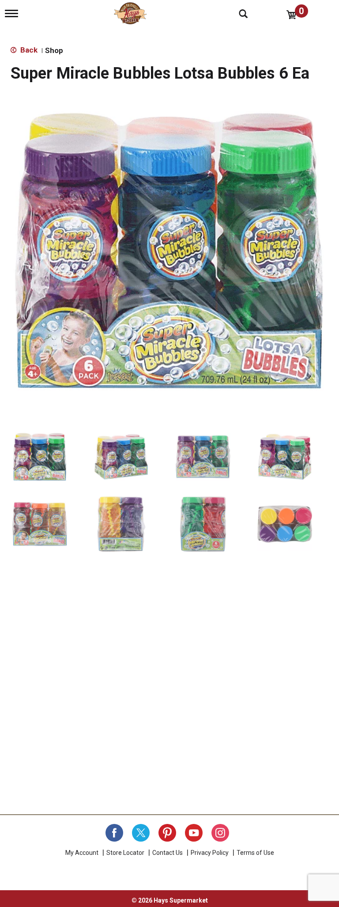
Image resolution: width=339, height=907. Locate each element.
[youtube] (194, 833)
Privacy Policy (210, 852)
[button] (40, 457)
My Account (81, 852)
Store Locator (125, 852)
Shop (54, 50)
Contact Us (167, 852)
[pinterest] (167, 833)
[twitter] (141, 833)
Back (28, 50)
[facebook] (114, 833)
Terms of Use (255, 852)
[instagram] (220, 833)
